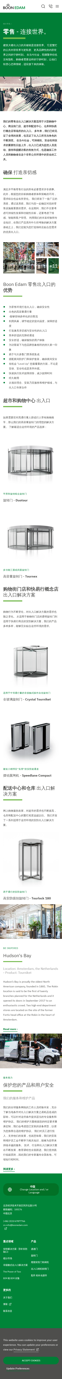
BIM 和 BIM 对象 (11, 1278)
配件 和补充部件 (39, 1275)
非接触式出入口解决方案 (15, 1265)
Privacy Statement (24, 1349)
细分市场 (6, 24)
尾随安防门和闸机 (40, 1262)
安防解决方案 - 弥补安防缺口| (15, 1250)
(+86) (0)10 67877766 (14, 1221)
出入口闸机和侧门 (40, 1268)
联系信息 (7, 1311)
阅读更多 (8, 1168)
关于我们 (7, 1297)
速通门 (34, 1248)
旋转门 (34, 1255)
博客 (5, 1304)
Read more (9, 1029)
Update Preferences (17, 1368)
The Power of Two (12, 1271)
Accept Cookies (31, 1360)
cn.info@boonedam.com (15, 1225)
